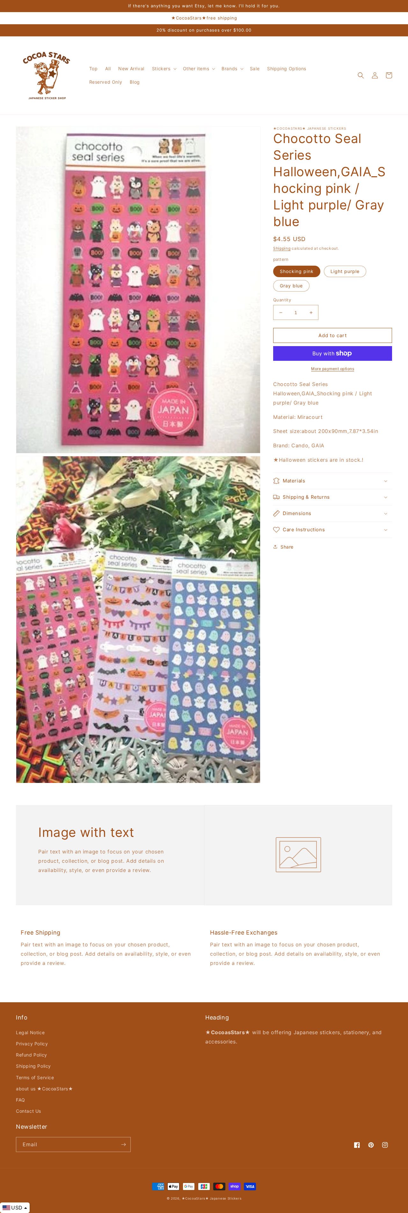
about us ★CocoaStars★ (44, 1088)
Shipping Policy (33, 1066)
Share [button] (287, 547)
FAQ (20, 1100)
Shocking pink (297, 271)
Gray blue (291, 285)
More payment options (332, 368)
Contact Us (28, 1111)
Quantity (282, 299)
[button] (163, 68)
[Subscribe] (123, 1144)
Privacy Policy (32, 1043)
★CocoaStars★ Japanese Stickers (211, 1198)
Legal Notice (30, 1032)
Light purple (345, 271)
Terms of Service (35, 1077)
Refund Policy (31, 1055)
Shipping (282, 248)
